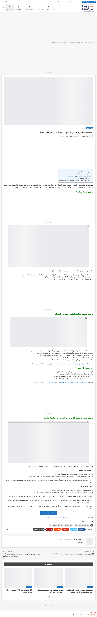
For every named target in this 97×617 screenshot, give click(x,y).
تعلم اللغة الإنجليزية (28, 9)
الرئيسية (78, 2)
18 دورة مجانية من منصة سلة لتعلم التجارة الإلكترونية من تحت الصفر (67, 517)
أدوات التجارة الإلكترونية (84, 525)
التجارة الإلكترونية (68, 525)
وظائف (48, 9)
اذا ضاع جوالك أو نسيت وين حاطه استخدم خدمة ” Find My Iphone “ (73, 554)
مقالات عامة (9, 9)
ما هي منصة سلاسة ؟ (84, 174)
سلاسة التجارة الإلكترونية (58, 525)
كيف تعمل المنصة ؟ (84, 178)
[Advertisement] (48, 26)
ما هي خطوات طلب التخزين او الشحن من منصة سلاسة (74, 180)
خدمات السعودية (40, 9)
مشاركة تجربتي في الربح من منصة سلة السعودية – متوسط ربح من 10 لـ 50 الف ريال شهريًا (59, 364)
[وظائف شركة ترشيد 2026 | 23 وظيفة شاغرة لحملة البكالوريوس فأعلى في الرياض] (79, 578)
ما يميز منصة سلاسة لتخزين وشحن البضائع (78, 176)
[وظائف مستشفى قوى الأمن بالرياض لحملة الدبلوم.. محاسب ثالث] (48, 578)
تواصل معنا (61, 2)
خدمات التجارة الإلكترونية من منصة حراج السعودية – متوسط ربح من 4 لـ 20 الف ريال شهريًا (60, 382)
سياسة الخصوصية (70, 2)
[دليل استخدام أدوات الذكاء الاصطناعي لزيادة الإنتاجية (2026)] (18, 578)
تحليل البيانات (18, 9)
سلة (50, 525)
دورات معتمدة (56, 9)
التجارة (76, 525)
